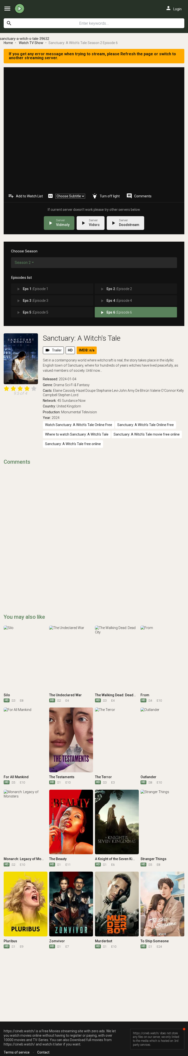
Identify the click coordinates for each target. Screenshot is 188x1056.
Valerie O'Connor (163, 391)
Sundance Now (74, 401)
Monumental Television (79, 412)
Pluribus (10, 941)
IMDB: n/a (86, 350)
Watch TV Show (31, 43)
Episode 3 (32, 300)
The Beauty (58, 859)
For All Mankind (16, 777)
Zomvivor (57, 941)
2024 (55, 418)
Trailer (53, 350)
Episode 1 (32, 289)
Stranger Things (153, 859)
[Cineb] (21, 8)
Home (8, 43)
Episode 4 (116, 300)
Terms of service (17, 1052)
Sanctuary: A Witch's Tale (81, 338)
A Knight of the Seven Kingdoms (120, 859)
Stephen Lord (68, 395)
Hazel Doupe (85, 391)
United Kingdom (69, 406)
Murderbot (103, 941)
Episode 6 (116, 312)
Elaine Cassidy (64, 391)
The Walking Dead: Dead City (117, 695)
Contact (43, 1052)
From (145, 695)
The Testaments (61, 777)
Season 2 (23, 262)
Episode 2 (116, 289)
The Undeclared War (65, 695)
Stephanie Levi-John (111, 391)
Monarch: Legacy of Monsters (28, 859)
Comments (139, 196)
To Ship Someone (155, 941)
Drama (59, 385)
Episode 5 (32, 312)
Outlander (148, 777)
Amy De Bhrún (138, 391)
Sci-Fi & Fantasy (77, 385)
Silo (7, 695)
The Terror (103, 777)
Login (173, 8)
